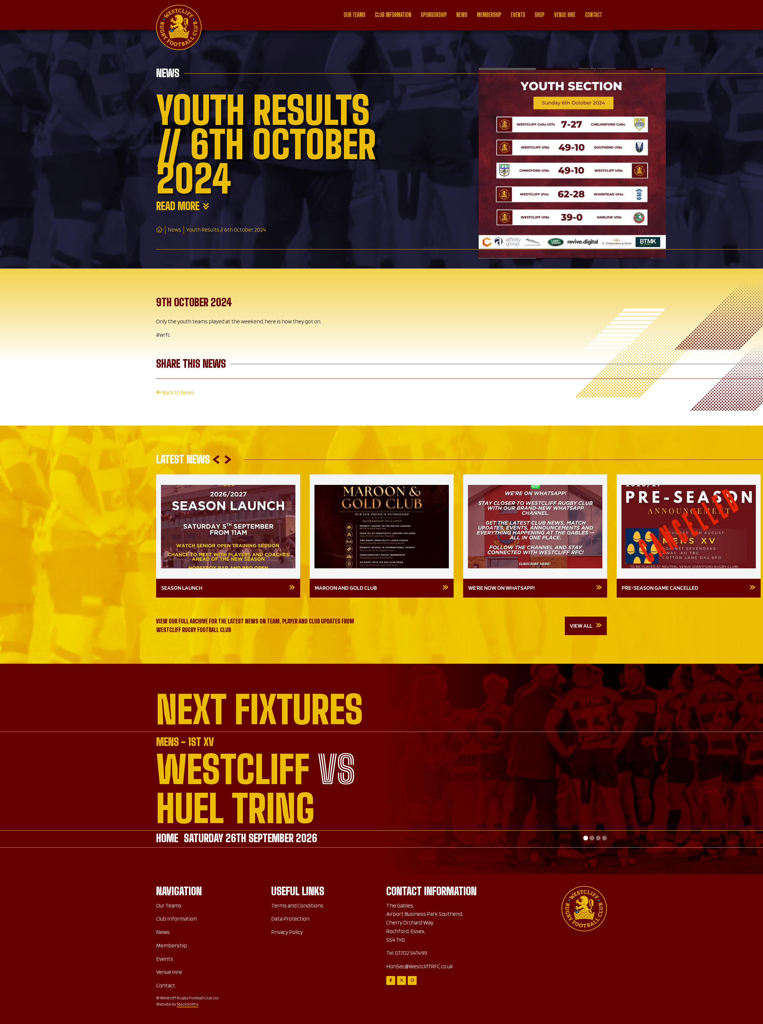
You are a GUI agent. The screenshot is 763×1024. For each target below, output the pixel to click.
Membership (489, 14)
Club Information (393, 14)
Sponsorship (434, 14)
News (461, 14)
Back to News (177, 392)
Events (518, 14)
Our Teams (354, 14)
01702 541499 (411, 952)
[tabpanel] (381, 792)
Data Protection (290, 918)
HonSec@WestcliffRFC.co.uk (419, 966)
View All (581, 625)
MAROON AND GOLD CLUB (346, 587)
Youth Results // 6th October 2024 (226, 229)
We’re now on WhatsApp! (501, 587)
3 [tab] (598, 838)
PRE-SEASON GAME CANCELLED (660, 587)
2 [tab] (592, 838)
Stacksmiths (187, 1004)
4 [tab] (604, 838)
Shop (540, 14)
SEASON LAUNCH (181, 587)
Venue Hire (565, 14)
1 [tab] (585, 838)
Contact (593, 14)
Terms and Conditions (297, 905)
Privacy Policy (287, 932)
